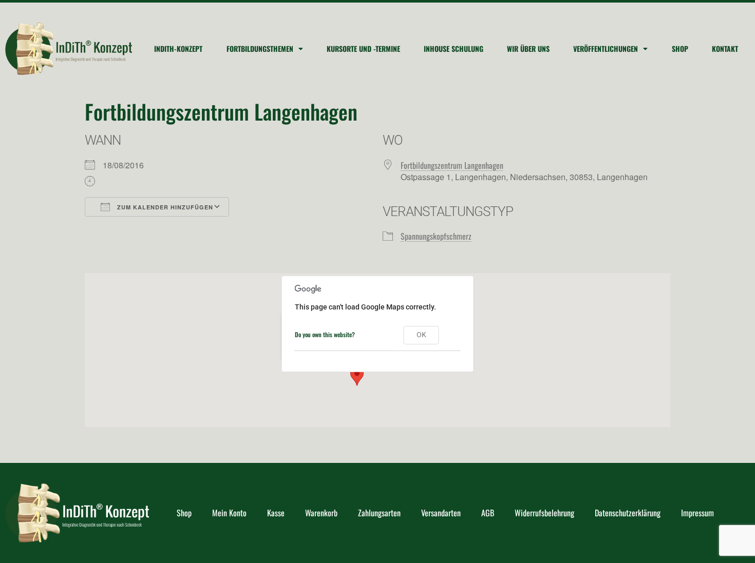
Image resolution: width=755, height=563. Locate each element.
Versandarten (441, 513)
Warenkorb (321, 513)
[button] (357, 376)
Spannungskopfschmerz (436, 236)
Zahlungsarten (379, 513)
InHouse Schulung (453, 48)
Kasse (276, 513)
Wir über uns (528, 48)
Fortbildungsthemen (259, 48)
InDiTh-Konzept (178, 48)
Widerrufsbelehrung (544, 513)
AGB (487, 513)
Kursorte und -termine (363, 48)
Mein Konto (229, 513)
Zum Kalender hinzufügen (164, 207)
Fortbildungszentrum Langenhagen (452, 165)
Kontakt (725, 48)
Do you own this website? (325, 334)
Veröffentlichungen (605, 48)
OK (421, 335)
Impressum (697, 513)
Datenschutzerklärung (627, 513)
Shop (680, 48)
